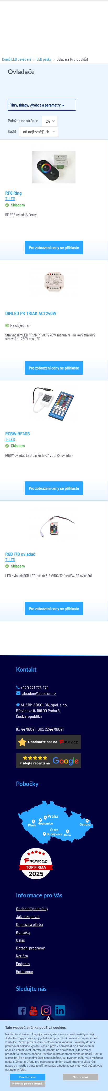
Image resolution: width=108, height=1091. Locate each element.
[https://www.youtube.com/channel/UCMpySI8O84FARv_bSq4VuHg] (33, 1011)
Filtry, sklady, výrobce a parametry (35, 105)
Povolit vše (27, 1077)
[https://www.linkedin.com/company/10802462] (60, 1010)
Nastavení (80, 1077)
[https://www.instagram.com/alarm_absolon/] (46, 1010)
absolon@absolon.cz (39, 693)
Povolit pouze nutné (27, 1083)
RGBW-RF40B (17, 433)
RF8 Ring (13, 193)
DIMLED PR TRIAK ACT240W (30, 313)
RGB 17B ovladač (20, 554)
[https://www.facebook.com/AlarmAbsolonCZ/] (22, 1010)
